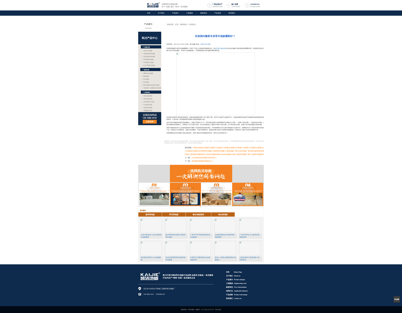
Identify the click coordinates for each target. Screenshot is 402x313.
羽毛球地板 (173, 214)
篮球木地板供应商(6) (260, 154)
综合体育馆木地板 (149, 56)
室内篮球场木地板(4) (259, 151)
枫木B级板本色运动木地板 (150, 85)
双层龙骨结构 (147, 99)
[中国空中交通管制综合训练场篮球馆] (200, 248)
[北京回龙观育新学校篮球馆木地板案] (175, 248)
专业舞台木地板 (148, 62)
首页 (148, 13)
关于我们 (161, 13)
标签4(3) (261, 147)
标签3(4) (255, 147)
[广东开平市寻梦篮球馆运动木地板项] (200, 225)
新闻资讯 (203, 13)
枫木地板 (145, 76)
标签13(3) (248, 147)
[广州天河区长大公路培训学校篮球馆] (249, 225)
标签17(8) (241, 147)
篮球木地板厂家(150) (245, 154)
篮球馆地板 (150, 214)
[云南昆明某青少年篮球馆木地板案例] (225, 225)
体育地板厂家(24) (233, 151)
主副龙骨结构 (147, 104)
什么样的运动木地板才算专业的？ (204, 158)
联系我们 (232, 13)
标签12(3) (214, 147)
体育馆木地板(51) (207, 151)
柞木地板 (145, 79)
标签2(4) (202, 147)
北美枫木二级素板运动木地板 (151, 88)
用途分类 (146, 47)
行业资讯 (192, 24)
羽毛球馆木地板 (148, 59)
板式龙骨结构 (147, 107)
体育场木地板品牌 (221, 48)
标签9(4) (228, 147)
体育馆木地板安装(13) (199, 154)
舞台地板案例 (198, 214)
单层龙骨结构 (147, 96)
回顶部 (396, 299)
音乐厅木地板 (147, 50)
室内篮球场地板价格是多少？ (202, 161)
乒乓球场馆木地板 (149, 65)
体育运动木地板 (205, 44)
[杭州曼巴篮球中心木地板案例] (151, 248)
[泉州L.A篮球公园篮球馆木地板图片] (225, 248)
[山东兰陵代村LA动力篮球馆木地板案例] (151, 225)
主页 (176, 24)
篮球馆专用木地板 (149, 53)
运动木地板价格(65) (214, 154)
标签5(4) (208, 147)
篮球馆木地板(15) (220, 151)
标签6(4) (191, 151)
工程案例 (189, 13)
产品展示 (175, 13)
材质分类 (145, 69)
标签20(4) (234, 147)
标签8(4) (196, 147)
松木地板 (145, 82)
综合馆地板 (223, 214)
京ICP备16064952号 (207, 309)
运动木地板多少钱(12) (230, 154)
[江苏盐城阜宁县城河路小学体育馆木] (249, 248)
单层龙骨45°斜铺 (148, 102)
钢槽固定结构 (147, 110)
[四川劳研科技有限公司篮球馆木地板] (175, 225)
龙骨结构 (146, 92)
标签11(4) (221, 147)
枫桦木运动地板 (147, 73)
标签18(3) (198, 151)
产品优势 (217, 13)
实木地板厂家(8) (246, 151)
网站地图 (218, 309)
